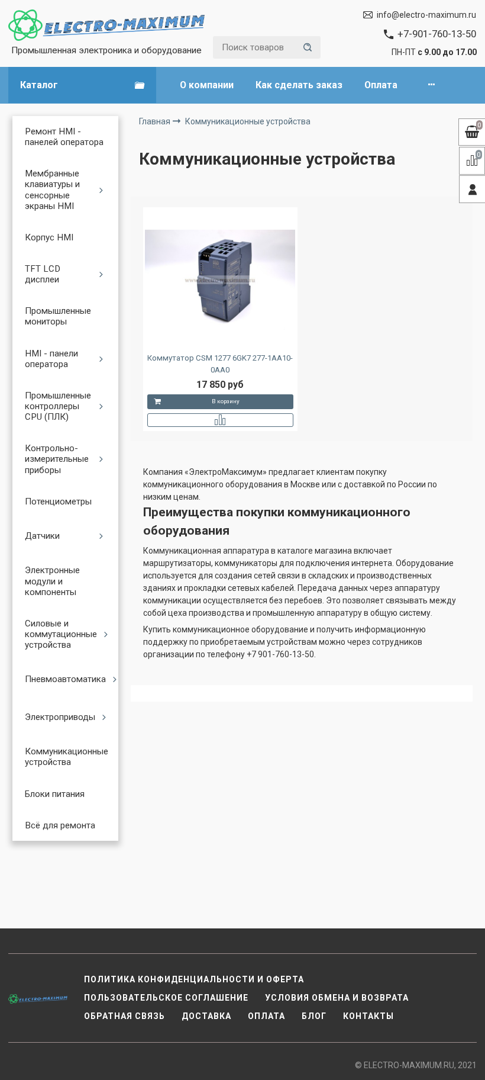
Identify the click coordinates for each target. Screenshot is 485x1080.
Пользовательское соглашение (166, 997)
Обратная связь (124, 1016)
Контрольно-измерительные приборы (57, 459)
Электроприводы (60, 717)
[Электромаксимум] (106, 25)
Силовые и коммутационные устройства (61, 634)
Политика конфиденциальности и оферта (194, 979)
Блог (314, 1016)
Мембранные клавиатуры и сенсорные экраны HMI (52, 189)
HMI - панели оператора (51, 358)
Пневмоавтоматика (65, 679)
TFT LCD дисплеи (42, 274)
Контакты (368, 1016)
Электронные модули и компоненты (52, 581)
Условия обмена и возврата (337, 997)
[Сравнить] (220, 420)
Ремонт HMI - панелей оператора (64, 136)
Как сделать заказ (299, 85)
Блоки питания (55, 794)
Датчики (42, 536)
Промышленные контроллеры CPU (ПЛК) (58, 406)
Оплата (380, 85)
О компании (207, 85)
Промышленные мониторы (58, 316)
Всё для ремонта (60, 825)
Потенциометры (58, 501)
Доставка (206, 1016)
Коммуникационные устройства (66, 756)
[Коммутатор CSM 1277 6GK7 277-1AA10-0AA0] (220, 279)
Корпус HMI (49, 237)
